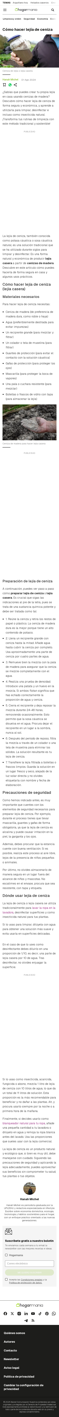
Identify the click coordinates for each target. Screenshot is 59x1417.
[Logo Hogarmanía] (29, 1305)
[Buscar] (52, 10)
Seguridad (29, 18)
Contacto (10, 1350)
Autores (9, 1341)
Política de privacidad (19, 1376)
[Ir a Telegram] (26, 1320)
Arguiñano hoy (20, 2)
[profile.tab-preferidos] (4, 85)
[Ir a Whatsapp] (54, 1313)
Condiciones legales (31, 1279)
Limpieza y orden (12, 18)
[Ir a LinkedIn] (26, 1313)
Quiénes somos (14, 1333)
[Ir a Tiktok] (40, 1313)
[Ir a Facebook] (5, 1313)
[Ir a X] (12, 1313)
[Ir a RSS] (33, 1320)
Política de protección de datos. (25, 1282)
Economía (42, 18)
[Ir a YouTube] (33, 1313)
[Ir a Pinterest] (47, 1313)
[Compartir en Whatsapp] (10, 85)
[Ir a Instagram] (19, 1313)
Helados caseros (40, 2)
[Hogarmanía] (28, 10)
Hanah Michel (10, 79)
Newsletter (11, 1359)
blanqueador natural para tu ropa (24, 1123)
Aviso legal (11, 1368)
